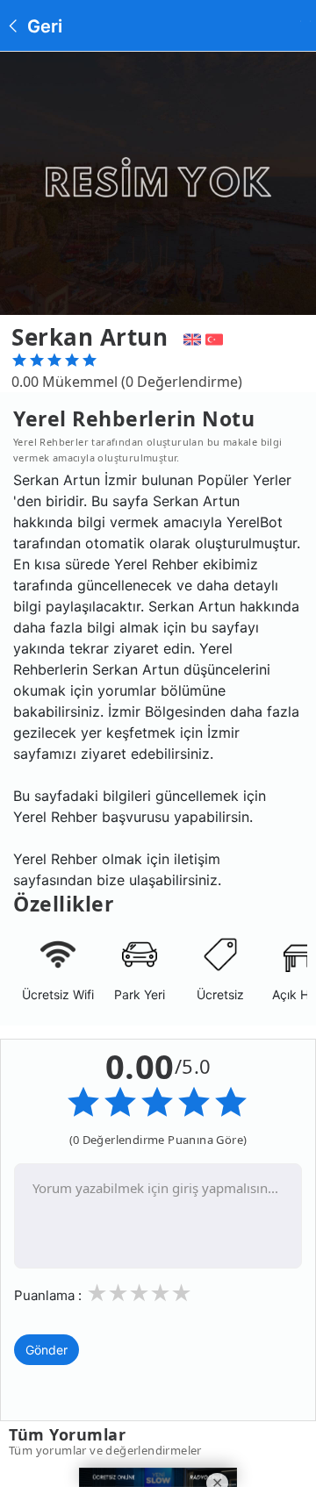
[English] (190, 337)
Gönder (46, 1349)
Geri (42, 26)
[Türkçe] (216, 337)
